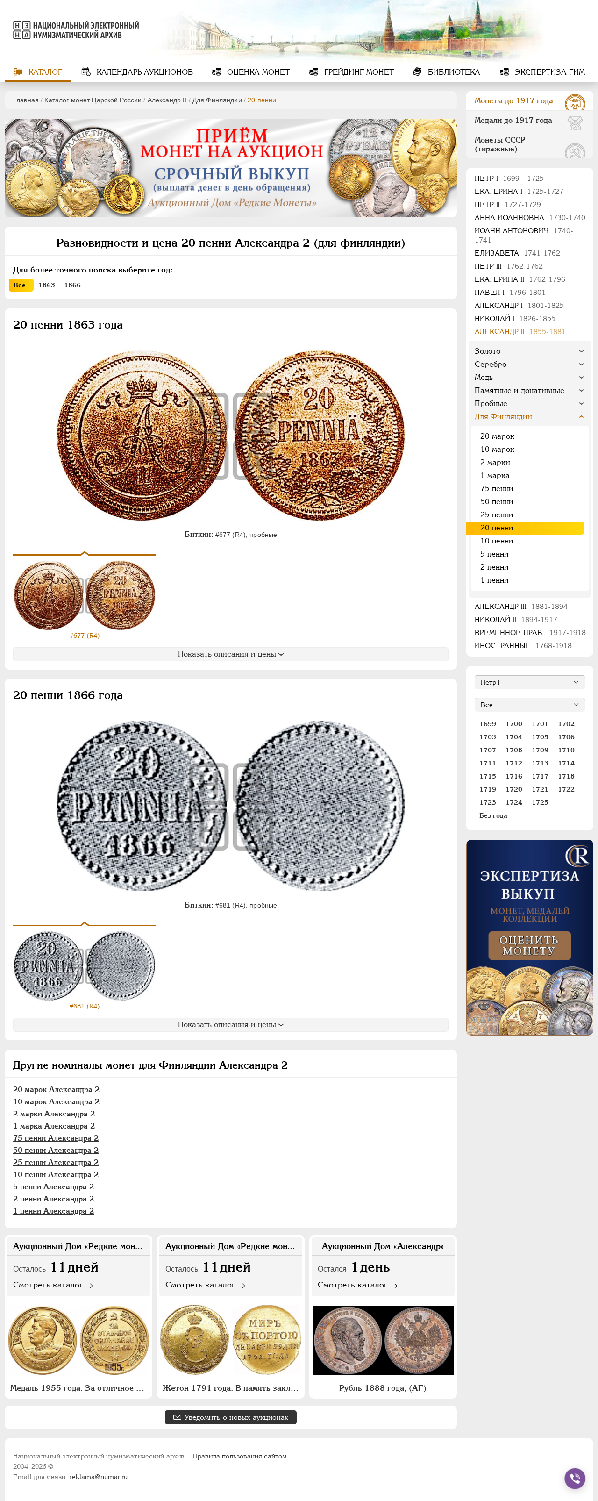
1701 (540, 724)
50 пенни (496, 501)
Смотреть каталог (48, 1284)
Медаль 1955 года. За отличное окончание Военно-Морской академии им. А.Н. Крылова (79, 1388)
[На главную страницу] (71, 30)
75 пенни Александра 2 (56, 1138)
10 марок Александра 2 (56, 1101)
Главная (26, 100)
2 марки (495, 462)
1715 (487, 776)
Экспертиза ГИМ (549, 72)
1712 (513, 763)
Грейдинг (358, 72)
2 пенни (494, 567)
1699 (487, 724)
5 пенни (494, 554)
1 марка (495, 475)
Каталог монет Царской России (93, 100)
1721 (540, 789)
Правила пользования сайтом (240, 1456)
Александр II (167, 100)
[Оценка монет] (529, 938)
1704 (513, 737)
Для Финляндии (217, 100)
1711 (487, 763)
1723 (487, 802)
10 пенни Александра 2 (56, 1174)
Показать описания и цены (227, 654)
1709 (540, 750)
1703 (487, 737)
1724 (513, 802)
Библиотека (453, 72)
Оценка (257, 72)
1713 (540, 763)
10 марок (497, 449)
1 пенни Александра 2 (53, 1211)
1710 (566, 750)
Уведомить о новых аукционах (236, 1417)
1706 (566, 737)
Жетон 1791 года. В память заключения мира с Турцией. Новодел (232, 1388)
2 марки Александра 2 (54, 1113)
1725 (540, 802)
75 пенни (496, 488)
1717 (540, 776)
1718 (566, 776)
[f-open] (575, 1478)
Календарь (143, 72)
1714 (566, 763)
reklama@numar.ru (98, 1476)
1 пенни (494, 580)
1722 (566, 789)
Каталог (44, 72)
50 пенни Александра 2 (56, 1150)
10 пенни (496, 540)
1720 (513, 789)
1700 (513, 724)
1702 (566, 724)
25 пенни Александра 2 (56, 1162)
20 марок (497, 436)
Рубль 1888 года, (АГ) (383, 1388)
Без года (493, 815)
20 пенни (496, 527)
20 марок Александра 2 (56, 1089)
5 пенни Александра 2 (53, 1186)
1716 (513, 776)
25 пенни (496, 514)
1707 (487, 750)
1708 (513, 750)
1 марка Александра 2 (54, 1126)
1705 (540, 737)
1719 (487, 789)
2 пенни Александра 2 (53, 1198)
